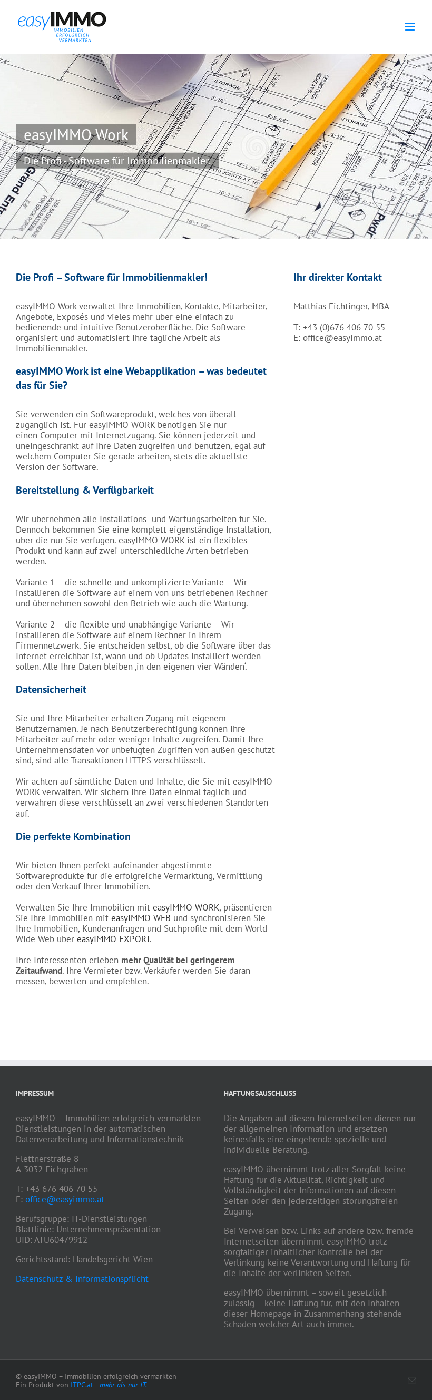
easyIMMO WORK (186, 907)
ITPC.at (109, 1384)
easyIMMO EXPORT (113, 939)
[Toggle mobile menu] (410, 26)
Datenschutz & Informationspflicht (82, 1279)
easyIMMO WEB (141, 918)
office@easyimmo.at (64, 1199)
